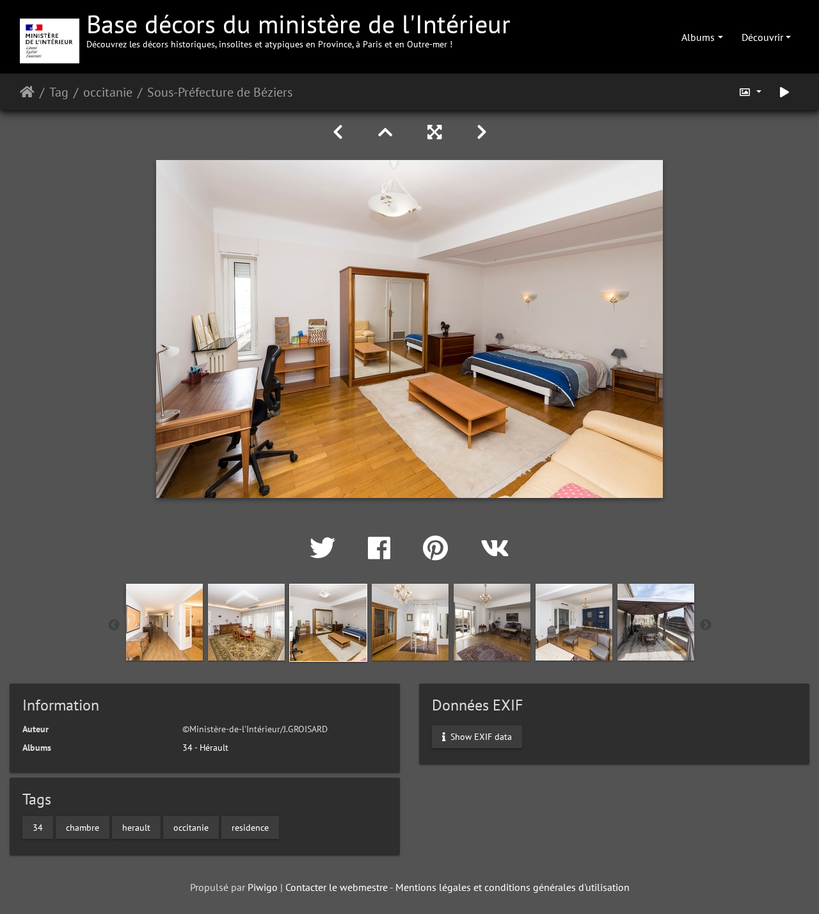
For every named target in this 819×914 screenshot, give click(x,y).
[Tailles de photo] (750, 92)
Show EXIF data (480, 736)
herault (136, 827)
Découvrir (762, 37)
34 (38, 827)
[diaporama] (784, 92)
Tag (58, 92)
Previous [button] (113, 625)
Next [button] (705, 625)
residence (250, 827)
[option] (164, 622)
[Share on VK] (495, 548)
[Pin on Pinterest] (439, 548)
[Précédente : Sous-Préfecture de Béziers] (340, 132)
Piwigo (263, 887)
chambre (82, 827)
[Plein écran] (436, 132)
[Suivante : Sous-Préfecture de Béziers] (481, 132)
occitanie (107, 92)
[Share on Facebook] (382, 548)
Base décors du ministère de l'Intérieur (298, 28)
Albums (698, 37)
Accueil (27, 92)
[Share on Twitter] (326, 548)
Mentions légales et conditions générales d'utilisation (512, 887)
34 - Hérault (205, 747)
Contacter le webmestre (336, 887)
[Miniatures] (387, 132)
